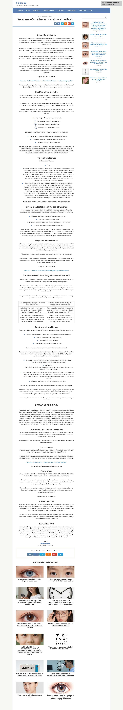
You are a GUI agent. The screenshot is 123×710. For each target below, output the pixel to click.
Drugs (28, 10)
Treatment (61, 10)
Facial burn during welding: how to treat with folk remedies (98, 79)
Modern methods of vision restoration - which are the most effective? (98, 62)
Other (90, 10)
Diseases (20, 10)
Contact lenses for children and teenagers (98, 35)
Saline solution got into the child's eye (98, 70)
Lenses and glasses (48, 10)
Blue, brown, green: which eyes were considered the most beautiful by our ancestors (98, 54)
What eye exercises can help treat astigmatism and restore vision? (98, 44)
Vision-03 (21, 3)
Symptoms (36, 10)
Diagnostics (82, 10)
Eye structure (71, 10)
